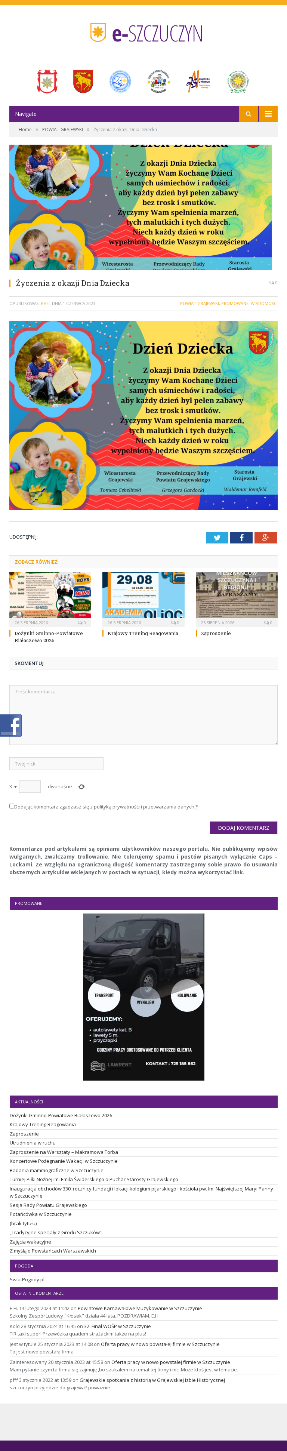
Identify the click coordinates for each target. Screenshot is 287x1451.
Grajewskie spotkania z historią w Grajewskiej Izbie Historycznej (152, 1380)
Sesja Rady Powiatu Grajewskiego (48, 1205)
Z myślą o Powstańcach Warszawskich (53, 1250)
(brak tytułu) (23, 1223)
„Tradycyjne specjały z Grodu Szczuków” (56, 1232)
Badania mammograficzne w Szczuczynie (57, 1170)
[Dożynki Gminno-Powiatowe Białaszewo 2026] (50, 598)
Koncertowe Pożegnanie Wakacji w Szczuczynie (64, 1161)
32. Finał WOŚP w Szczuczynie (117, 1326)
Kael (46, 303)
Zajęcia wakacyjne (30, 1241)
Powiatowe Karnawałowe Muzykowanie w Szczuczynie (140, 1308)
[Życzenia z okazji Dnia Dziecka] (143, 208)
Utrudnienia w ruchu (33, 1142)
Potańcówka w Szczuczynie (41, 1214)
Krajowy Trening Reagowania (143, 633)
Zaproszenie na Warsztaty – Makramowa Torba (64, 1152)
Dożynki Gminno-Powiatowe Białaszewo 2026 (49, 636)
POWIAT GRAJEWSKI (199, 303)
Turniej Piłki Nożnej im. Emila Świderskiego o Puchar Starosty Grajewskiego (94, 1179)
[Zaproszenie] (237, 598)
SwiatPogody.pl (27, 1279)
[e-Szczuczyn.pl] (143, 30)
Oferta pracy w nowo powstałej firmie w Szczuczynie (160, 1344)
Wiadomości (264, 303)
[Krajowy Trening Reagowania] (143, 598)
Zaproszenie (216, 633)
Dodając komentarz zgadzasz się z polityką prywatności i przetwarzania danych (106, 806)
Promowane (235, 303)
